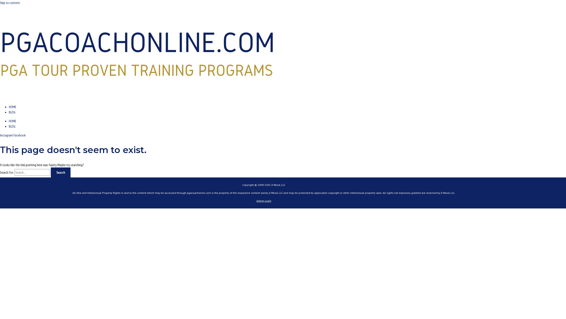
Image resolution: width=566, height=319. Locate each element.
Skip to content (10, 2)
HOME (12, 107)
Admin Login (263, 200)
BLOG (12, 112)
